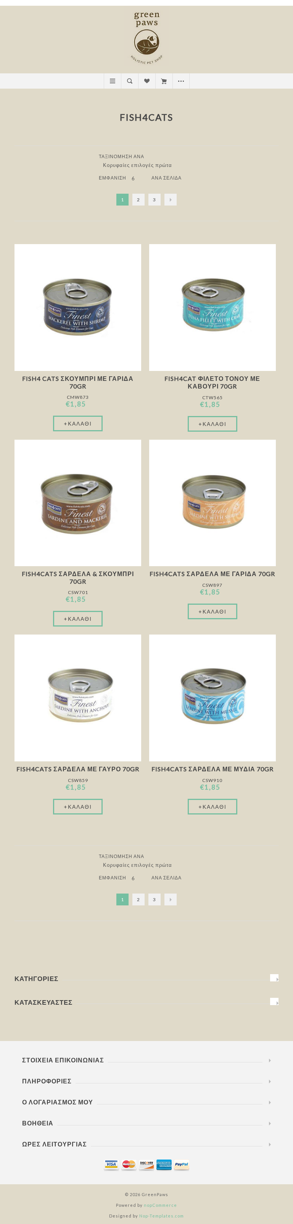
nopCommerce (160, 1205)
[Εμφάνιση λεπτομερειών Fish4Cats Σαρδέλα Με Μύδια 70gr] (212, 698)
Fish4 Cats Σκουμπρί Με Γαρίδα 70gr (78, 382)
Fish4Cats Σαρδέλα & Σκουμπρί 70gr (78, 577)
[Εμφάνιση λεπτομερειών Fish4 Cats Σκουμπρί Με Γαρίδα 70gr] (77, 307)
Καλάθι (163, 81)
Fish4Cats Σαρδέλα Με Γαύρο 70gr (77, 768)
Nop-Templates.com (161, 1215)
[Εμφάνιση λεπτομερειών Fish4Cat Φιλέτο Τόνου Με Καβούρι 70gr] (212, 307)
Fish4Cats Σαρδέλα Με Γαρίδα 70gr (212, 573)
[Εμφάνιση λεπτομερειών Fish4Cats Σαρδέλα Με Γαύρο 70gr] (77, 698)
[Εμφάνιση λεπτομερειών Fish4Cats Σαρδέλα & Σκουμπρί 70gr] (77, 503)
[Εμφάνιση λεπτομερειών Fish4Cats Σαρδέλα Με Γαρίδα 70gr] (212, 503)
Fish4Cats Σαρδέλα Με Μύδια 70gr (212, 768)
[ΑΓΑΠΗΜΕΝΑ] (146, 81)
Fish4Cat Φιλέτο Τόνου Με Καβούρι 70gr (212, 382)
